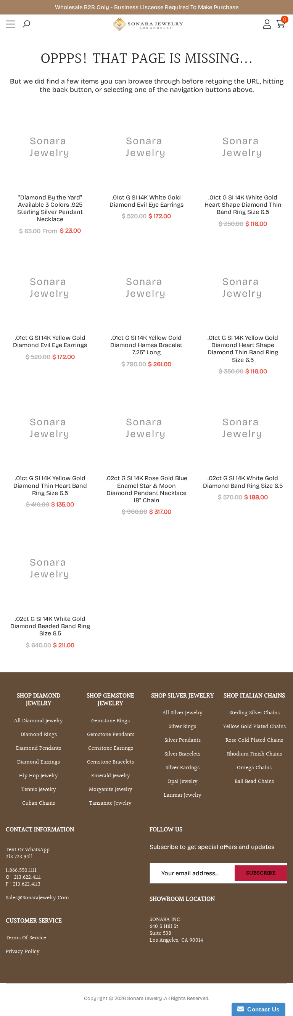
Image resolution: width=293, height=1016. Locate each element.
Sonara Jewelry (145, 998)
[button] (26, 24)
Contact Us (262, 1009)
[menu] (10, 24)
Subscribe (260, 873)
